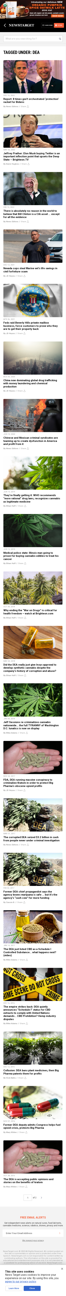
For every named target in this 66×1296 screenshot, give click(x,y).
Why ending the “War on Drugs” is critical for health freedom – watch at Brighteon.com (30, 612)
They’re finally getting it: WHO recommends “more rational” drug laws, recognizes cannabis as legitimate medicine (31, 498)
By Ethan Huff (9, 506)
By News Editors (10, 106)
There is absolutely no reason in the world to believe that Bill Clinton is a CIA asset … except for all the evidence (31, 214)
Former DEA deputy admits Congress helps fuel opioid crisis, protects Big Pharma (32, 1126)
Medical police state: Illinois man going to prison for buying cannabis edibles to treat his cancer (31, 556)
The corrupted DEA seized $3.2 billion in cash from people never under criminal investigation (31, 839)
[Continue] (59, 1233)
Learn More (14, 1288)
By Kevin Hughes (11, 164)
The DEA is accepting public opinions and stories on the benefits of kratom (28, 1181)
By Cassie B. (9, 902)
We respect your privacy (33, 1240)
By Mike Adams (10, 733)
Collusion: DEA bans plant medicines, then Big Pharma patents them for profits (31, 1072)
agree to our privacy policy (20, 1281)
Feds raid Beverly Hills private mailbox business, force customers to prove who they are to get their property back (30, 326)
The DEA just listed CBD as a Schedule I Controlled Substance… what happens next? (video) (29, 952)
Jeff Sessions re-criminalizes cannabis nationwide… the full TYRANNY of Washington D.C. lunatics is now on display (31, 725)
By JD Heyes (9, 276)
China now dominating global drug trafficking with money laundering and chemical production (30, 383)
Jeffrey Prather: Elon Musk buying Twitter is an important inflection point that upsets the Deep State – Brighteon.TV (31, 156)
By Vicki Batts (9, 1078)
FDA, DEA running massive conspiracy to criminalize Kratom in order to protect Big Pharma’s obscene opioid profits (28, 783)
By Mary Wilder (10, 1132)
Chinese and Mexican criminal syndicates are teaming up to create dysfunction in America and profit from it (30, 441)
